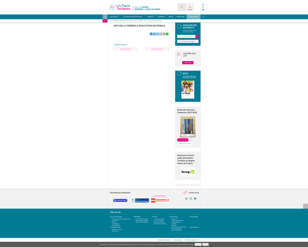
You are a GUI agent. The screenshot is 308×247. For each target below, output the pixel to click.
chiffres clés (115, 231)
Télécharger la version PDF (185, 143)
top (305, 206)
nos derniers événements (142, 220)
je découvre (187, 62)
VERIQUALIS (150, 16)
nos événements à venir (142, 219)
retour (105, 20)
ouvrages (173, 223)
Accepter (198, 244)
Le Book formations (176, 228)
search (197, 36)
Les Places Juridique (159, 220)
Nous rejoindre (193, 16)
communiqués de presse (177, 220)
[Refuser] (306, 244)
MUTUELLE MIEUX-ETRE (157, 49)
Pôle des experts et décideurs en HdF (121, 219)
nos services (115, 220)
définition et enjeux (117, 229)
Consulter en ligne (183, 140)
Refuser (205, 244)
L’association (114, 16)
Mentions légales (178, 240)
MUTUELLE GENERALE (125, 49)
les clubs (154, 216)
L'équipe (114, 222)
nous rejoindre (194, 216)
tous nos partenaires (159, 195)
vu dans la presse (175, 222)
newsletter (174, 219)
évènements (137, 216)
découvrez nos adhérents (187, 41)
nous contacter (194, 227)
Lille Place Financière (159, 219)
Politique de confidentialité (164, 240)
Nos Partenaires (116, 225)
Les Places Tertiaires (159, 222)
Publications (180, 16)
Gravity (170, 16)
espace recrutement (176, 230)
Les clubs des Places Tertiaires (132, 16)
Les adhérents (115, 223)
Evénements (161, 16)
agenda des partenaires (142, 222)
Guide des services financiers (178, 227)
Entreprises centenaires (160, 223)
